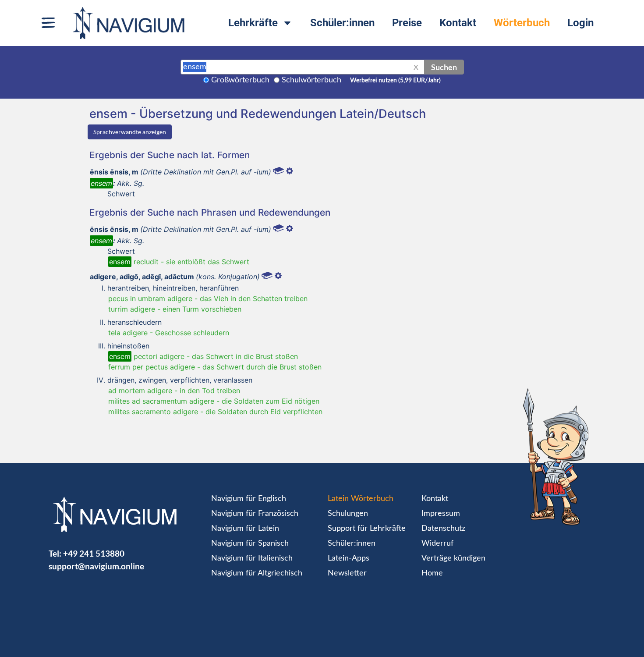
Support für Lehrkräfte (367, 529)
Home (432, 573)
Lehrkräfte (253, 23)
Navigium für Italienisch (252, 558)
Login (580, 23)
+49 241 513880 (93, 553)
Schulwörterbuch (311, 80)
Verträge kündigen (453, 558)
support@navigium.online (96, 566)
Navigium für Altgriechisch (256, 573)
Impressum (440, 514)
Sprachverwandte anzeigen (129, 131)
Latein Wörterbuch (360, 499)
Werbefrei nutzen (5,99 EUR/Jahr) (395, 81)
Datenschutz (443, 529)
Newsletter (347, 573)
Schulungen (348, 514)
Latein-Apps (348, 558)
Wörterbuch (522, 23)
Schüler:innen (342, 23)
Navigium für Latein (245, 529)
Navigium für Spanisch (250, 543)
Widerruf (437, 543)
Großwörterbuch (240, 80)
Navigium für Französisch (254, 514)
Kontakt (457, 23)
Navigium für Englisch (248, 499)
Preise (407, 23)
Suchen (444, 67)
